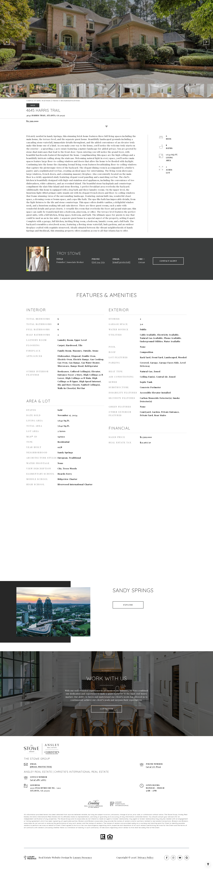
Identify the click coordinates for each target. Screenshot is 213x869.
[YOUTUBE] (180, 857)
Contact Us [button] (106, 709)
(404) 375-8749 (153, 767)
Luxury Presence (82, 857)
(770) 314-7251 (98, 262)
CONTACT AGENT (168, 261)
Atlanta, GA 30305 (40, 791)
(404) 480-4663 (38, 780)
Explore (128, 605)
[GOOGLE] (186, 857)
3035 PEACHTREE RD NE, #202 (45, 788)
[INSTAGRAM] (173, 857)
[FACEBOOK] (166, 857)
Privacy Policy (146, 857)
